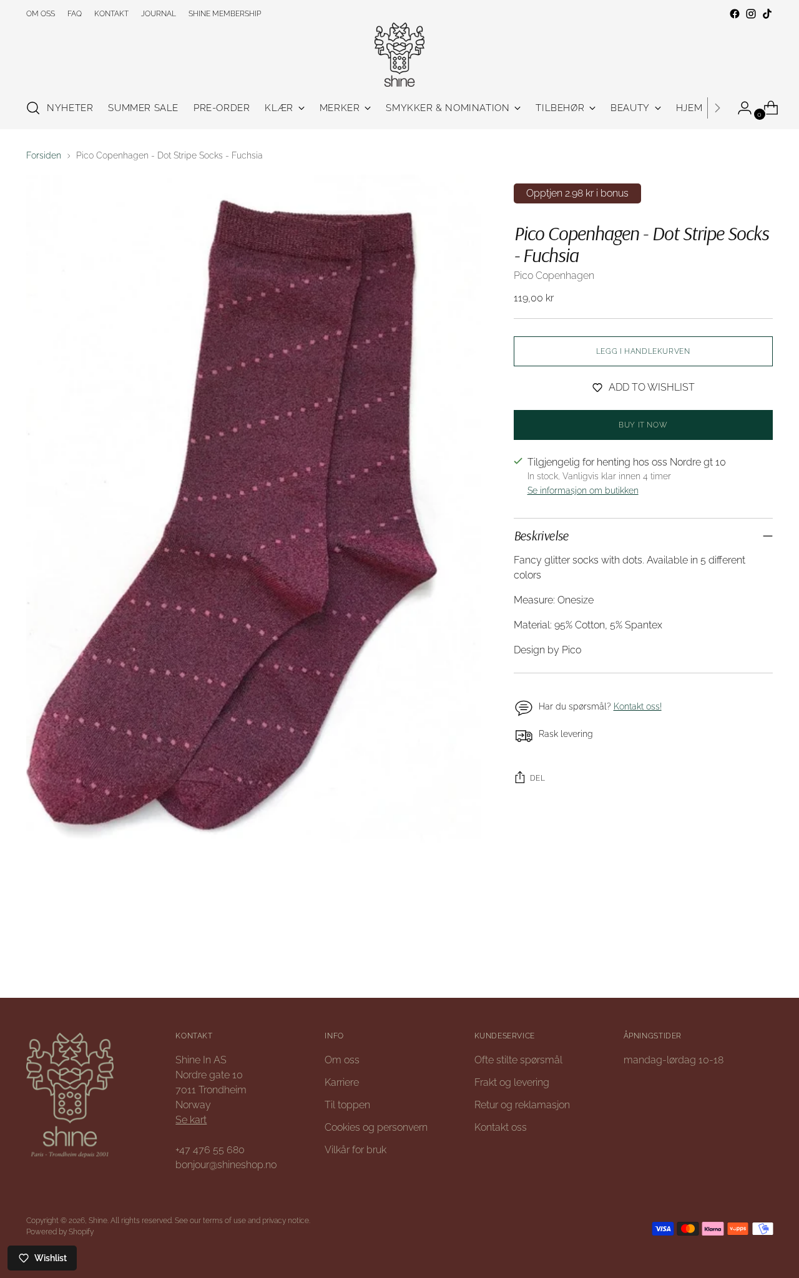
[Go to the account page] (739, 107)
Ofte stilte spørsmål (518, 1060)
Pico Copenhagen (554, 275)
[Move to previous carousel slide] (733, 954)
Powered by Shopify (60, 1231)
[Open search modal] (33, 107)
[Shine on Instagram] (751, 13)
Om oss (342, 1060)
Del (538, 778)
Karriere (342, 1082)
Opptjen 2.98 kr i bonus (577, 193)
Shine (98, 1220)
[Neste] (717, 108)
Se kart (191, 1120)
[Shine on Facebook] (734, 13)
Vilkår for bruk (355, 1150)
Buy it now (643, 424)
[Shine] (399, 54)
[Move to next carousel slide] (762, 954)
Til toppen (347, 1105)
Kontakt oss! (638, 706)
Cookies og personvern (376, 1127)
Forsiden (43, 155)
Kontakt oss (500, 1127)
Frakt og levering (511, 1082)
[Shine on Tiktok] (767, 13)
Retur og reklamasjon (522, 1105)
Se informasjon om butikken (583, 490)
